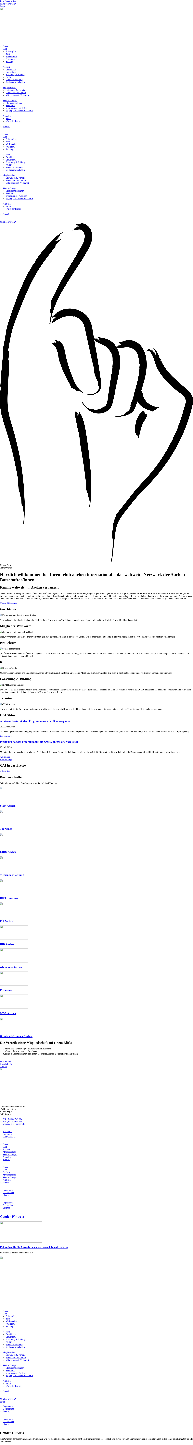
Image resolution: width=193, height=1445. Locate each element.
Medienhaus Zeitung (12, 874)
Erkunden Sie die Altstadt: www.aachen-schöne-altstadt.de (34, 1247)
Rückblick (10, 105)
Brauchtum (11, 72)
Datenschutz (8, 1192)
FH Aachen (6, 921)
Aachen (6, 67)
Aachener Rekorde (14, 79)
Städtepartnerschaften (15, 82)
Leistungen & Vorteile (15, 90)
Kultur (8, 77)
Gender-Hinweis (12, 1216)
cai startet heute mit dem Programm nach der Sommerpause (35, 721)
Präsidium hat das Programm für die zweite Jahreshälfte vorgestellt (39, 741)
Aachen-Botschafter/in (16, 92)
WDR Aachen (8, 1013)
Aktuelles (7, 116)
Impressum (8, 1190)
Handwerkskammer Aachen (16, 1036)
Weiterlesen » (6, 736)
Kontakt (6, 126)
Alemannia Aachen (11, 967)
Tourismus (6, 828)
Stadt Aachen (8, 805)
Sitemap (6, 1195)
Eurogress (6, 990)
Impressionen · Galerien (16, 108)
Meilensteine (11, 56)
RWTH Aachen (9, 898)
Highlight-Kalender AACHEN (19, 110)
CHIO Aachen (8, 851)
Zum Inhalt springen (9, 1)
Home (5, 46)
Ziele (8, 54)
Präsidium (10, 59)
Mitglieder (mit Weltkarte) (17, 95)
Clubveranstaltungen (15, 103)
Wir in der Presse (13, 121)
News (8, 118)
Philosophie (11, 51)
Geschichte (11, 69)
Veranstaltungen (10, 100)
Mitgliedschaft (9, 87)
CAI (5, 49)
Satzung (9, 61)
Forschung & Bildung (15, 74)
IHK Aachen (7, 944)
